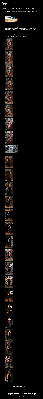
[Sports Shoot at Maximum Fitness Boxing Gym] (13, 394)
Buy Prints (33, 1)
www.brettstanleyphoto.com (8, 388)
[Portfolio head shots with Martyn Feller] (30, 394)
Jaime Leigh (22, 11)
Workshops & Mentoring (22, 1)
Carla (10, 12)
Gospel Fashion (7, 12)
